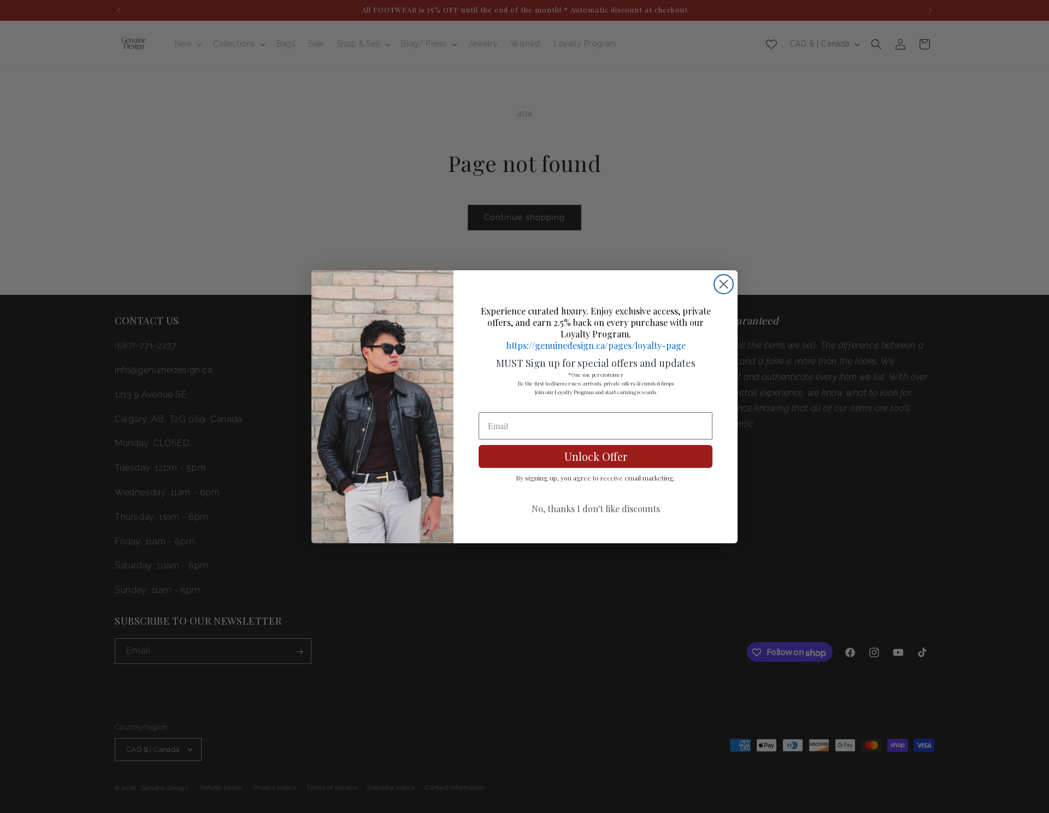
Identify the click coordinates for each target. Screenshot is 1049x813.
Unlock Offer (595, 456)
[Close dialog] (723, 284)
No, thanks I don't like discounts (596, 508)
